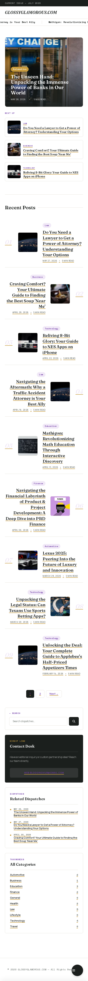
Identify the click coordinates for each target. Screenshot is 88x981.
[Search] (74, 721)
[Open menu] (77, 970)
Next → (54, 694)
